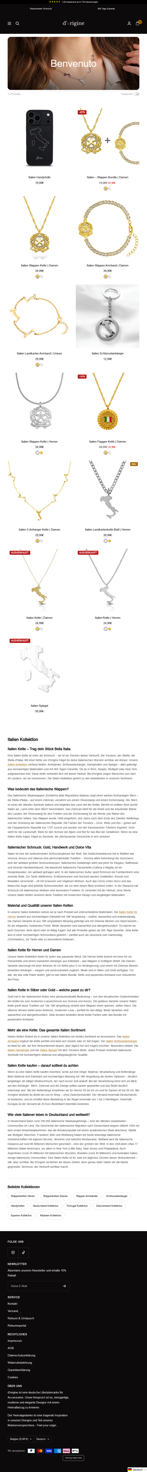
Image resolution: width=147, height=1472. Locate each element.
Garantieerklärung (19, 1370)
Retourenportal (17, 1325)
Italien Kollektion (17, 764)
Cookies (13, 1377)
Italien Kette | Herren (107, 617)
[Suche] (17, 23)
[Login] (129, 23)
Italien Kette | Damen (39, 617)
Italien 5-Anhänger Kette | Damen (39, 529)
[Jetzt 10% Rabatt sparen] (64, 1286)
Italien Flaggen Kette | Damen (107, 441)
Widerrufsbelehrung (20, 1362)
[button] (137, 1469)
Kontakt (12, 1303)
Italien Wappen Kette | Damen (39, 265)
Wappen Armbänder (87, 1196)
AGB (11, 1348)
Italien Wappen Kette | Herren (39, 441)
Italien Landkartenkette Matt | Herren (107, 529)
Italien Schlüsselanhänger (108, 353)
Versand (13, 1311)
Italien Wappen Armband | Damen (107, 265)
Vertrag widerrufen (73, 1458)
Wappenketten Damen (55, 1196)
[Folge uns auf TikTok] (23, 1252)
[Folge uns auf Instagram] (13, 1252)
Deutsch (41, 1439)
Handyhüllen (17, 1205)
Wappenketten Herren (23, 1196)
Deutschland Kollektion (45, 1205)
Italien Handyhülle (40, 177)
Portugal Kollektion (77, 1205)
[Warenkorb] (137, 23)
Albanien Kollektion (50, 1215)
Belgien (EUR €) (19, 1439)
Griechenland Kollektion (109, 1205)
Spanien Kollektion (21, 1215)
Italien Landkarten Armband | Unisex (39, 353)
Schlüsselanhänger (116, 1196)
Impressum (15, 1340)
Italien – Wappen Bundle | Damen (107, 177)
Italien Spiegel (39, 705)
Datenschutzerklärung (21, 1355)
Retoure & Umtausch (21, 1318)
